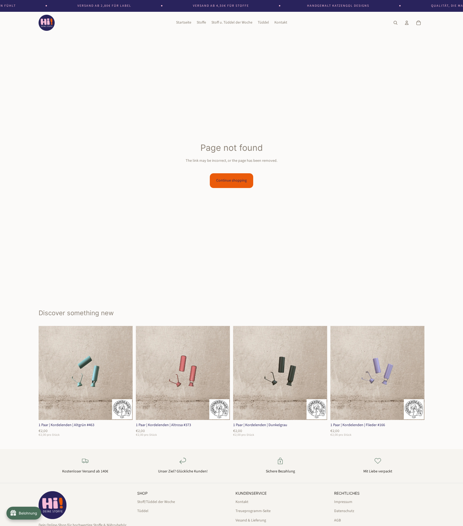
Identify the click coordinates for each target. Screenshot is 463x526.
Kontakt (242, 502)
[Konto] (407, 23)
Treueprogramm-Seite (253, 511)
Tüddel (142, 511)
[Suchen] (395, 23)
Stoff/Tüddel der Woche (156, 502)
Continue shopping (231, 180)
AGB (337, 520)
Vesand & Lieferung (251, 520)
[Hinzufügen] (124, 411)
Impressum (343, 502)
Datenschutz (344, 511)
